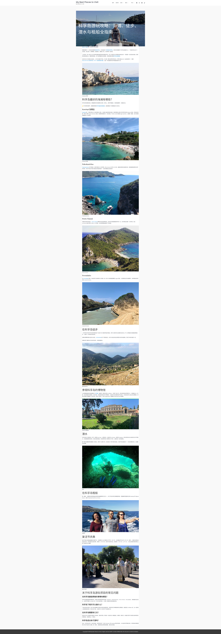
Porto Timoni (94, 221)
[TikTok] (144, 2)
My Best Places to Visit (87, 2)
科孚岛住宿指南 (116, 56)
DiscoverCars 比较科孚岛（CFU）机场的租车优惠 (92, 60)
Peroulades (85, 278)
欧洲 (126, 2)
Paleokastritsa (85, 167)
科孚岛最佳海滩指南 (100, 106)
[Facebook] (136, 2)
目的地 (117, 2)
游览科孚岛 (97, 50)
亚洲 (121, 2)
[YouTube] (141, 2)
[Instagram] (139, 2)
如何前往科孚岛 (109, 50)
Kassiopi (84, 112)
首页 (113, 2)
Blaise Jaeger (85, 47)
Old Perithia (98, 337)
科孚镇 (96, 393)
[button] (122, 3)
